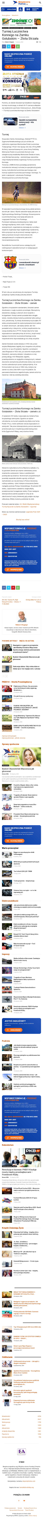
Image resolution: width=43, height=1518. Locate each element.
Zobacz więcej (33, 1515)
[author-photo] (21, 622)
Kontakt (20, 1508)
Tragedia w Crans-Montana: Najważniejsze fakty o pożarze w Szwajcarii (24, 979)
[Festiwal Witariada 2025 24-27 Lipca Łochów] (7, 1200)
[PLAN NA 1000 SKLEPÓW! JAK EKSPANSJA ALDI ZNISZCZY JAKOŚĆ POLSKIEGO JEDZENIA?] (7, 708)
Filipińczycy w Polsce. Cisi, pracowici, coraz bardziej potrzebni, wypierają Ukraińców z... (26, 688)
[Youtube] (24, 1501)
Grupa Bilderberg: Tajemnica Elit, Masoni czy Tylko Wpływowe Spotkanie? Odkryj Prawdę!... (27, 717)
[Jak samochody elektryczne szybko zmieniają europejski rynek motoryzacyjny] (7, 907)
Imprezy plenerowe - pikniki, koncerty (13, 738)
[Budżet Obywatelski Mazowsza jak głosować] (7, 659)
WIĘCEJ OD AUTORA (26, 641)
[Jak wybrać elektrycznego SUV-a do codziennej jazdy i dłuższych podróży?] (7, 917)
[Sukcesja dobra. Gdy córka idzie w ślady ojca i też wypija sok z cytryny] (7, 668)
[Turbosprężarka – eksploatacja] (7, 883)
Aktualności (15, 15)
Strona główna (6, 15)
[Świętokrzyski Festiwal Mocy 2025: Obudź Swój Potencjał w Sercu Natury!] (7, 1209)
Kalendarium (28, 28)
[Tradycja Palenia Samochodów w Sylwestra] (7, 989)
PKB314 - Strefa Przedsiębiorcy (17, 682)
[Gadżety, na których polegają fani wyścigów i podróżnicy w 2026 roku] (7, 1086)
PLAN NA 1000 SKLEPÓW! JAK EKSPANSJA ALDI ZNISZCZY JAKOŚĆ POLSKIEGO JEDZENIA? (26, 707)
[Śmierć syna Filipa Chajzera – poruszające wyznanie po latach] (7, 1348)
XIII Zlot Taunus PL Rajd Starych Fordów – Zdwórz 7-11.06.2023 (11, 602)
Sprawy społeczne (10, 744)
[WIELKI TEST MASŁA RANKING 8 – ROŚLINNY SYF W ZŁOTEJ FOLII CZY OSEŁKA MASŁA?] (7, 1294)
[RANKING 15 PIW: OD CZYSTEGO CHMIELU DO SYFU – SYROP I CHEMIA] (7, 1339)
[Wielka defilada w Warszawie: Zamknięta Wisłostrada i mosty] (7, 960)
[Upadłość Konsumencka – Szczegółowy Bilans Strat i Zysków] (7, 1373)
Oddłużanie (15, 1030)
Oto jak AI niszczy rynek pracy (23, 696)
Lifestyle (34, 28)
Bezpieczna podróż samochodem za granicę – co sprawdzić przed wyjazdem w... (27, 1066)
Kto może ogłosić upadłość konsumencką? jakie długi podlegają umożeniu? (25, 1392)
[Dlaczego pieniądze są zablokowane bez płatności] (7, 1057)
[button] (3, 2)
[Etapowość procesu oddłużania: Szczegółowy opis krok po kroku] (7, 1402)
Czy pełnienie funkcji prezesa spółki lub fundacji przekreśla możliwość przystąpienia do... (26, 1382)
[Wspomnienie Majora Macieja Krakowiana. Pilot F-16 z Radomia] (7, 999)
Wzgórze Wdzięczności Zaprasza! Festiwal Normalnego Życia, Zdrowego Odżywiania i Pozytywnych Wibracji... (26, 1219)
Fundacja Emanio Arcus (30, 1508)
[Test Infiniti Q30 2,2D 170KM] (7, 873)
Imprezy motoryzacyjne (9, 736)
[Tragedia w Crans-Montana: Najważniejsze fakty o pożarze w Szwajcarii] (7, 979)
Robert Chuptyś (9, 42)
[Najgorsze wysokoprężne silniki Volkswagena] (7, 854)
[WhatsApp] (18, 46)
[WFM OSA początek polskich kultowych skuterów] (7, 864)
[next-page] (6, 676)
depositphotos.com (28, 1481)
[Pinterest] (13, 46)
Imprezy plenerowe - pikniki (16, 28)
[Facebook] (4, 46)
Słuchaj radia (16, 67)
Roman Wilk (5, 774)
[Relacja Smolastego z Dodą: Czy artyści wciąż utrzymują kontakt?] (7, 970)
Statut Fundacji (29, 1510)
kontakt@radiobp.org (27, 1487)
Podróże (6, 1041)
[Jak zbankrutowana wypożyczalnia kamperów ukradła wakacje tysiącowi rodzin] (7, 1047)
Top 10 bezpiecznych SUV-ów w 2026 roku (27, 1327)
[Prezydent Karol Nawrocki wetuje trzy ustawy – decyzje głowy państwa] (7, 816)
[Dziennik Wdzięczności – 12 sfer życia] (7, 1263)
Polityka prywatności (10, 1508)
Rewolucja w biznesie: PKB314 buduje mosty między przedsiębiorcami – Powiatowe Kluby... (26, 1008)
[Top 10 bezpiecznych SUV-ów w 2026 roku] (7, 1329)
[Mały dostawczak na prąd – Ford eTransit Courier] (7, 946)
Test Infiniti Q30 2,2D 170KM (23, 871)
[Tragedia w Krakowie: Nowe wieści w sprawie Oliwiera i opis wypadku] (7, 797)
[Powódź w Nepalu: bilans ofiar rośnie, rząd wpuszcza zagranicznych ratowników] (7, 787)
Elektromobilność (10, 901)
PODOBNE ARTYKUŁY (9, 641)
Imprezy (6, 954)
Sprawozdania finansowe (16, 1510)
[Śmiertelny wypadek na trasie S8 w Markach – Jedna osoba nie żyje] (7, 807)
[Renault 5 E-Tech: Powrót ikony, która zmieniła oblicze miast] (7, 936)
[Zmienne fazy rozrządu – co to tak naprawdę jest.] (7, 892)
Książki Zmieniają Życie (13, 1228)
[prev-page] (3, 676)
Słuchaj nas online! (22, 520)
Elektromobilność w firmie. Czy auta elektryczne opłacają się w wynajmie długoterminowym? (25, 926)
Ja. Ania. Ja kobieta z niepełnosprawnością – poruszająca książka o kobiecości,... (25, 1243)
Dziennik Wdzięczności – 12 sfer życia (26, 1261)
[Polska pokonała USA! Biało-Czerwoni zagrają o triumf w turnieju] (7, 1314)
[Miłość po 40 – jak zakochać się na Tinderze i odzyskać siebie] (7, 1254)
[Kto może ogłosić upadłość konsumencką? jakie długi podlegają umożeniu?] (7, 1392)
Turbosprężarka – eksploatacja (24, 881)
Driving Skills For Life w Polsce (33, 601)
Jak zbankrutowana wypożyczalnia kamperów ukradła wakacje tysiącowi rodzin (26, 1047)
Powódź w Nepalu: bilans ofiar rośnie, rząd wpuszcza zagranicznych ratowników (26, 787)
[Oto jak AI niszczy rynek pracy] (7, 698)
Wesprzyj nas (16, 570)
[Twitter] (9, 46)
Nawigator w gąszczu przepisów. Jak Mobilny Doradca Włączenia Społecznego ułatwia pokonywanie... (27, 1303)
